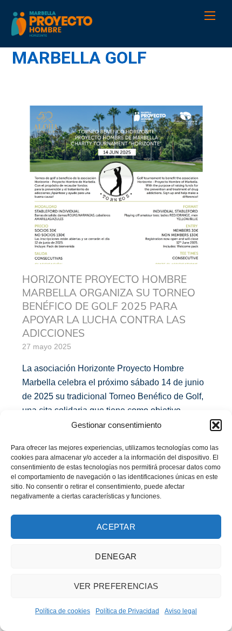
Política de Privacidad (127, 611)
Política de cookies (62, 611)
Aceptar (116, 526)
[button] (215, 425)
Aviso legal (181, 611)
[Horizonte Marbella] (51, 31)
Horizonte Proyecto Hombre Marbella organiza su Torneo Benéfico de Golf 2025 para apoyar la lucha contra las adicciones (108, 306)
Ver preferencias (116, 586)
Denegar (116, 556)
